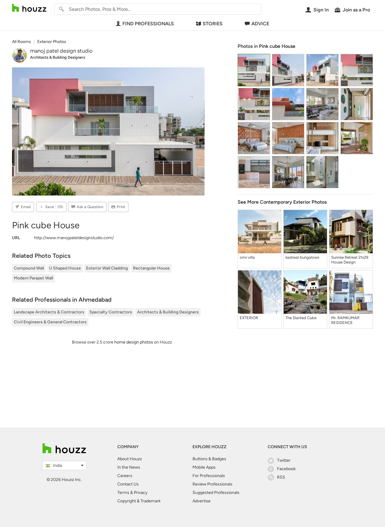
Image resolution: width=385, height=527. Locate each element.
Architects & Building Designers (57, 57)
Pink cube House (277, 46)
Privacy (140, 492)
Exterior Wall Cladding (107, 268)
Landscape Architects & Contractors (49, 312)
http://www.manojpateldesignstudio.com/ (74, 237)
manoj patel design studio (61, 51)
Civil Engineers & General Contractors (50, 322)
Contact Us (128, 484)
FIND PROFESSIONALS (148, 23)
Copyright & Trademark (139, 501)
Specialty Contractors (110, 312)
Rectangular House (151, 268)
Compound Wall (29, 268)
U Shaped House (65, 268)
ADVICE (260, 23)
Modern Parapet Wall (33, 278)
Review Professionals (212, 484)
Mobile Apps (204, 467)
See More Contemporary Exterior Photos (282, 202)
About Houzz (129, 458)
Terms (123, 492)
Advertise (201, 501)
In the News (128, 467)
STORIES (213, 23)
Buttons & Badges (209, 458)
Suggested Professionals (215, 492)
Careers (124, 475)
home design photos (133, 342)
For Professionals (208, 475)
